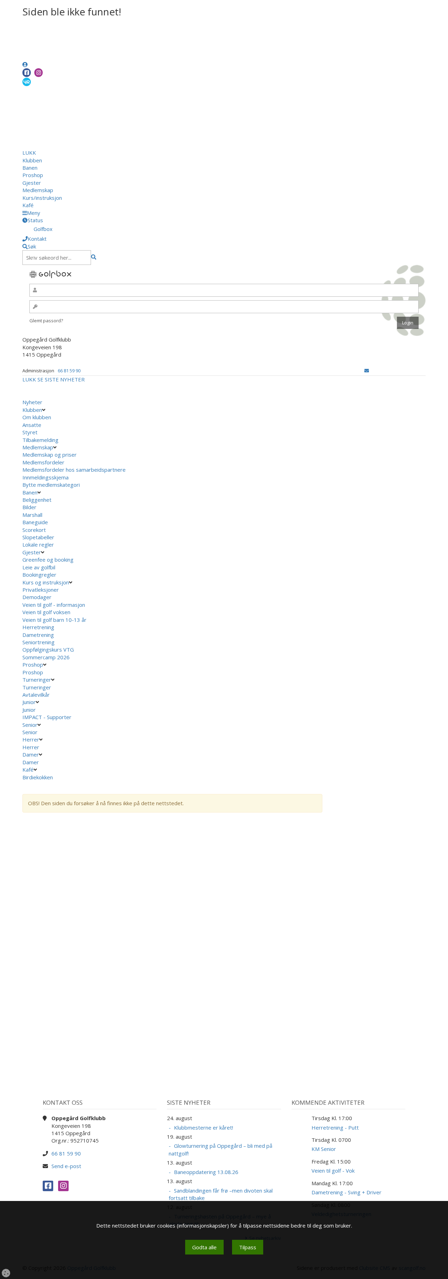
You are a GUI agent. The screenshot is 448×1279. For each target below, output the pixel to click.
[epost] (366, 370)
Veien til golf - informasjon (53, 604)
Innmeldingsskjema (45, 477)
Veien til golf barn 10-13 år (54, 619)
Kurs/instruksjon (42, 197)
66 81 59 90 (69, 370)
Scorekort (34, 529)
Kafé (28, 205)
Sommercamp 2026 (46, 657)
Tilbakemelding (40, 439)
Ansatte (31, 424)
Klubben (32, 160)
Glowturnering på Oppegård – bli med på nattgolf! (220, 1149)
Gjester (31, 182)
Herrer (30, 739)
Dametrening (38, 634)
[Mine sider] (25, 64)
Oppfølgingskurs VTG (48, 649)
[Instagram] (38, 72)
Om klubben (36, 417)
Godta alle (204, 1247)
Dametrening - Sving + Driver (347, 1192)
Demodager (36, 596)
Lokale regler (38, 544)
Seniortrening (38, 642)
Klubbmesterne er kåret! (203, 1127)
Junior (29, 701)
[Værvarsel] (26, 81)
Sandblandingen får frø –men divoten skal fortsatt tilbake (221, 1194)
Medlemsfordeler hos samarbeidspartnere (74, 469)
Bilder (29, 507)
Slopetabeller (38, 537)
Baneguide (35, 522)
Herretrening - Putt (335, 1127)
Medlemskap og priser (49, 454)
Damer (30, 754)
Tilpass (247, 1247)
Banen (29, 167)
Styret (29, 432)
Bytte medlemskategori (51, 484)
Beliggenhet (36, 499)
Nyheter (32, 402)
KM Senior (324, 1148)
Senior (29, 724)
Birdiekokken (38, 777)
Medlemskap (37, 190)
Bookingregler (39, 574)
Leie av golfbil (38, 567)
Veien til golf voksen (46, 612)
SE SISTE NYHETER (61, 379)
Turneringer (36, 679)
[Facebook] (26, 72)
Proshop (32, 174)
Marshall (32, 514)
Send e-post (66, 1165)
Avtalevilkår (36, 694)
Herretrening (38, 627)
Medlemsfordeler (43, 462)
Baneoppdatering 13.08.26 (206, 1171)
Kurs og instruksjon (45, 582)
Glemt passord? (46, 320)
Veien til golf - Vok (333, 1170)
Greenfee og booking (48, 559)
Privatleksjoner (40, 589)
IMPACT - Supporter (46, 717)
